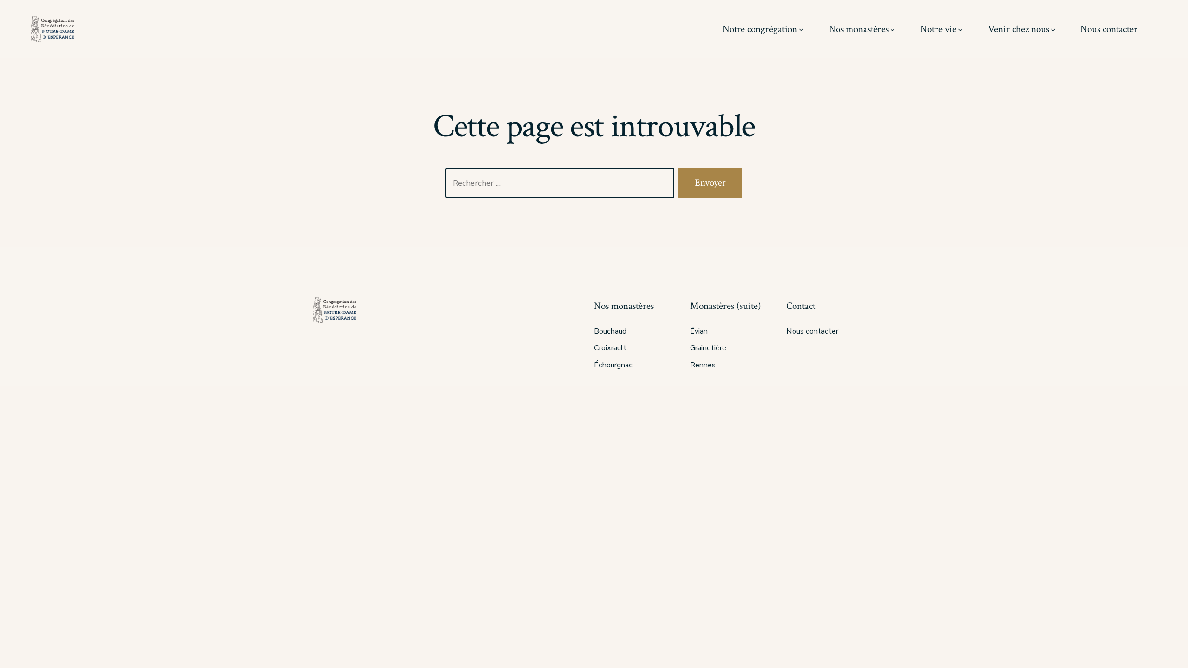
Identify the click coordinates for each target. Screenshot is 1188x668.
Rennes (703, 365)
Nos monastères (859, 29)
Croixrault (610, 348)
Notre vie (938, 29)
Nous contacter (1108, 29)
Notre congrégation (760, 29)
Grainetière (708, 348)
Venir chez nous (1018, 29)
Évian (699, 331)
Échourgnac (613, 365)
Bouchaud (610, 331)
